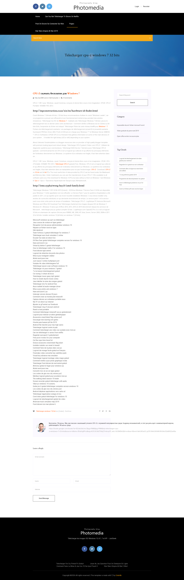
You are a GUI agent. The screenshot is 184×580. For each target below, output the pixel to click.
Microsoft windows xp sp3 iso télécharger (49, 220)
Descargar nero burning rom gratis (45, 320)
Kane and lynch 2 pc (40, 243)
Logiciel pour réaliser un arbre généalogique (49, 315)
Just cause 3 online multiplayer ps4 (46, 261)
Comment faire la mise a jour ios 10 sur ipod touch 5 (77, 566)
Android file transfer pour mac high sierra (48, 325)
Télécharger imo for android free (45, 284)
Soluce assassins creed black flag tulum (48, 343)
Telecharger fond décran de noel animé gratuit (50, 363)
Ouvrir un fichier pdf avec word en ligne (131, 189)
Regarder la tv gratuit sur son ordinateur (131, 164)
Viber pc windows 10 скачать (44, 384)
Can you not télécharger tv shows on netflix (62, 16)
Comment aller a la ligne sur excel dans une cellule (131, 170)
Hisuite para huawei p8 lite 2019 (45, 322)
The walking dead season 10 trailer (46, 379)
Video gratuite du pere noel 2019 (128, 131)
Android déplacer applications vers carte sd (49, 391)
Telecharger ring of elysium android (46, 307)
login (137, 6)
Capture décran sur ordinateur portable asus (49, 299)
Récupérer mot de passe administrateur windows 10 (52, 225)
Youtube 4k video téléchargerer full (46, 263)
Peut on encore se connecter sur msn (49, 24)
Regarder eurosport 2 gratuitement (46, 335)
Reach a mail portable (41, 310)
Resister (146, 6)
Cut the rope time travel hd (42, 340)
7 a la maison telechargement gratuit (46, 271)
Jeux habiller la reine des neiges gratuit (47, 281)
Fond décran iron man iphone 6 (44, 404)
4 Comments (67, 98)
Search (132, 102)
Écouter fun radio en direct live (44, 238)
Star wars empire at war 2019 (46, 31)
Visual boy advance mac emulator (45, 356)
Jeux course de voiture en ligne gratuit (47, 222)
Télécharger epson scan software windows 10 (50, 266)
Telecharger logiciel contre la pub (45, 327)
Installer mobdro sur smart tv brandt (46, 345)
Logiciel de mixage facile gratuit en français (49, 350)
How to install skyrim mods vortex (45, 279)
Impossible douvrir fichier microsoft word (130, 125)
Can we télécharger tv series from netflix (48, 333)
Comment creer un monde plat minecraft (48, 297)
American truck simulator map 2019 (46, 402)
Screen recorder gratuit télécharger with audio (50, 381)
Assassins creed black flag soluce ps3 (47, 317)
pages (72, 24)
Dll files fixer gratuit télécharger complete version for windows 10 (57, 240)
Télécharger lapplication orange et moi (47, 394)
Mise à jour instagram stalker (43, 256)
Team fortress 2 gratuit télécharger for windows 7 (51, 233)
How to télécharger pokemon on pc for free (131, 184)
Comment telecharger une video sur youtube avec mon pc (54, 330)
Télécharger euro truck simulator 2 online (48, 235)
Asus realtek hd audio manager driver (46, 286)
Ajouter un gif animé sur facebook (45, 304)
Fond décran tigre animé (42, 251)
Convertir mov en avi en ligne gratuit (46, 371)
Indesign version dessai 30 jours (45, 294)
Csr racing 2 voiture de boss (43, 274)
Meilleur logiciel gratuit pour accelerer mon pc (50, 376)
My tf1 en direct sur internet (43, 302)
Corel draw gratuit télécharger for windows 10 (50, 397)
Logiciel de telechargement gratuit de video (49, 399)
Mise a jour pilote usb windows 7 (45, 289)
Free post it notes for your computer (46, 338)
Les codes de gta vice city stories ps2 (47, 373)
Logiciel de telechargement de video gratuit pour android (130, 159)
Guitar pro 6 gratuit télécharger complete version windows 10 (55, 386)
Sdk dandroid (38, 230)
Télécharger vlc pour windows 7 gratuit (47, 269)
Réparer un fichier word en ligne (44, 228)
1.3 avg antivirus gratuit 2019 (128, 175)
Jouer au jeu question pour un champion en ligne (109, 564)
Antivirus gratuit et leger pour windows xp (48, 366)
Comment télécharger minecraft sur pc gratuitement (52, 312)
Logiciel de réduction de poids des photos (49, 253)
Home (37, 16)
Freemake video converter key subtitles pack (49, 353)
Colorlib (118, 575)
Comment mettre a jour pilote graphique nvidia (50, 361)
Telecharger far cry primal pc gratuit (70, 564)
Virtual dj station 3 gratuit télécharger (46, 246)
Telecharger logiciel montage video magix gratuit (51, 358)
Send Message (44, 498)
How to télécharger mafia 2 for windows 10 (49, 248)
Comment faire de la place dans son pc (47, 348)
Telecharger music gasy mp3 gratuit (46, 276)
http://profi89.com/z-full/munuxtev (46, 98)
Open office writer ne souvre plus (128, 136)
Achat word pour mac (40, 258)
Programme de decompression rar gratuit (132, 178)
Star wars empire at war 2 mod (115, 566)
